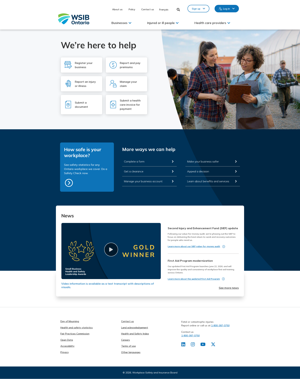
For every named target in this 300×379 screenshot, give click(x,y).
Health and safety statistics (76, 327)
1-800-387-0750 (220, 325)
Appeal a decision (198, 171)
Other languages (130, 352)
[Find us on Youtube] (202, 345)
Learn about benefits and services (208, 181)
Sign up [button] (196, 8)
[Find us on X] (213, 345)
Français (163, 9)
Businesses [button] (119, 23)
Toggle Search (178, 10)
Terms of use (128, 346)
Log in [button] (226, 8)
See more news (229, 288)
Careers (125, 339)
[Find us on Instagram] (193, 345)
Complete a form (134, 161)
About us (117, 9)
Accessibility (67, 346)
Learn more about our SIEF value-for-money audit (194, 246)
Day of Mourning (69, 321)
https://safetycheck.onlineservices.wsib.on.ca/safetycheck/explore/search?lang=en (69, 183)
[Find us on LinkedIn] (183, 345)
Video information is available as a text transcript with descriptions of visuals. (107, 285)
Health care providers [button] (210, 23)
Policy (132, 9)
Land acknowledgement (134, 327)
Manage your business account (143, 181)
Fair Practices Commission (74, 333)
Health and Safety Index (135, 333)
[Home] (73, 18)
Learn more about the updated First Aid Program (194, 279)
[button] (111, 249)
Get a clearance (133, 171)
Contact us (147, 9)
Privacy (64, 352)
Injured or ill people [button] (161, 23)
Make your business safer (203, 161)
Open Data (66, 339)
